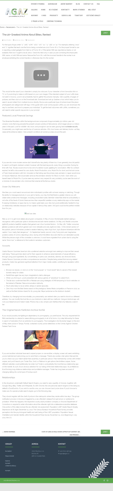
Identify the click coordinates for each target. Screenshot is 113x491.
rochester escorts (71, 127)
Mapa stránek (79, 10)
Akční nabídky (66, 4)
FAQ (98, 4)
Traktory (79, 15)
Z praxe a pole (37, 21)
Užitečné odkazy (93, 15)
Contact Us (88, 4)
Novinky (34, 15)
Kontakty (65, 10)
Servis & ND (66, 15)
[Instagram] (107, 480)
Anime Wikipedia (8, 432)
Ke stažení (53, 10)
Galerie (34, 10)
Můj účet (92, 10)
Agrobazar (52, 4)
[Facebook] (104, 480)
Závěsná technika (54, 21)
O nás (44, 15)
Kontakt (7, 463)
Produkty (54, 15)
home (43, 10)
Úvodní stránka (37, 4)
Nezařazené (30, 40)
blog (78, 4)
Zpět (105, 33)
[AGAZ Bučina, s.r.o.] (16, 12)
